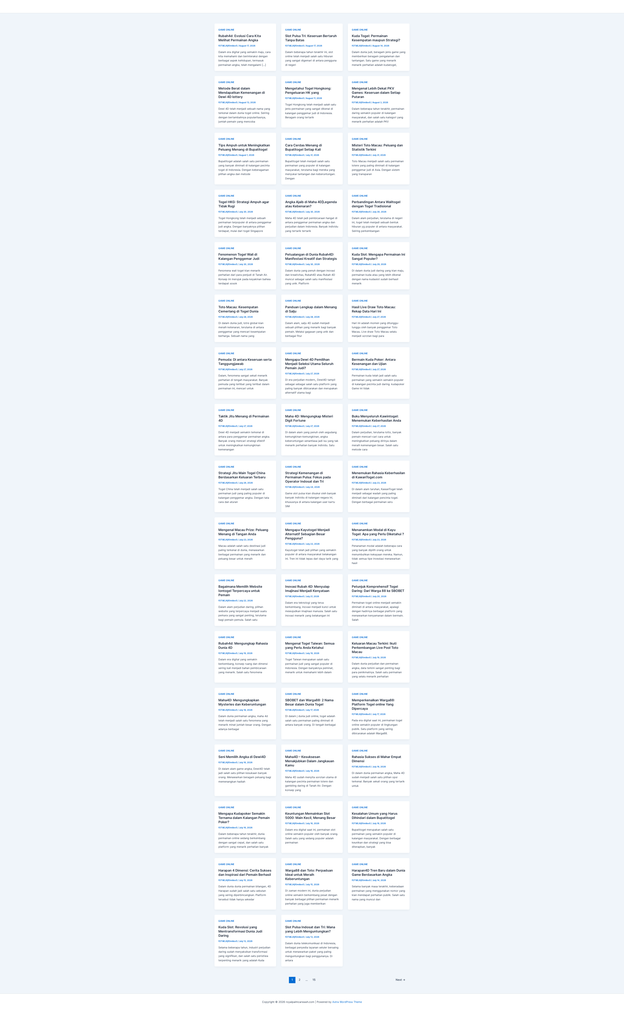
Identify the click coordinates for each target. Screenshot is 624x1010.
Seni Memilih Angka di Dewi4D (242, 757)
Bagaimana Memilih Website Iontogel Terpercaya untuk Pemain (240, 591)
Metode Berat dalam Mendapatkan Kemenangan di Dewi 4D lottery (241, 92)
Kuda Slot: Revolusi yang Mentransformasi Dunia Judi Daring (240, 931)
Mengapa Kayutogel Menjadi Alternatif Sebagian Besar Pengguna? (307, 534)
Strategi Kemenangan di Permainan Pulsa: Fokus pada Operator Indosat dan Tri (308, 477)
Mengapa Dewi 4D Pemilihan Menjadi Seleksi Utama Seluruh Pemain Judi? (309, 364)
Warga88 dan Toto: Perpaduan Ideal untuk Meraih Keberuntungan (309, 874)
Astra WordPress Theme (347, 1002)
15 (314, 979)
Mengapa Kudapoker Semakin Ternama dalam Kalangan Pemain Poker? (244, 818)
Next (400, 979)
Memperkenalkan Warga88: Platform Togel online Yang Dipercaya (373, 704)
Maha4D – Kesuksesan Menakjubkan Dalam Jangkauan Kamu (309, 761)
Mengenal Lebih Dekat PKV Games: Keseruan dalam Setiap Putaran (376, 92)
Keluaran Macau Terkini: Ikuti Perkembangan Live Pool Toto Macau (375, 647)
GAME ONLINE (226, 29)
